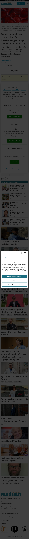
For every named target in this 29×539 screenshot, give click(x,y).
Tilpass (13, 280)
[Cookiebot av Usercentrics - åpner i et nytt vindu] (21, 253)
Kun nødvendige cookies (14, 284)
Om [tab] (24, 257)
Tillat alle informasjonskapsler (14, 276)
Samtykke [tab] (5, 257)
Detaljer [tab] (14, 257)
